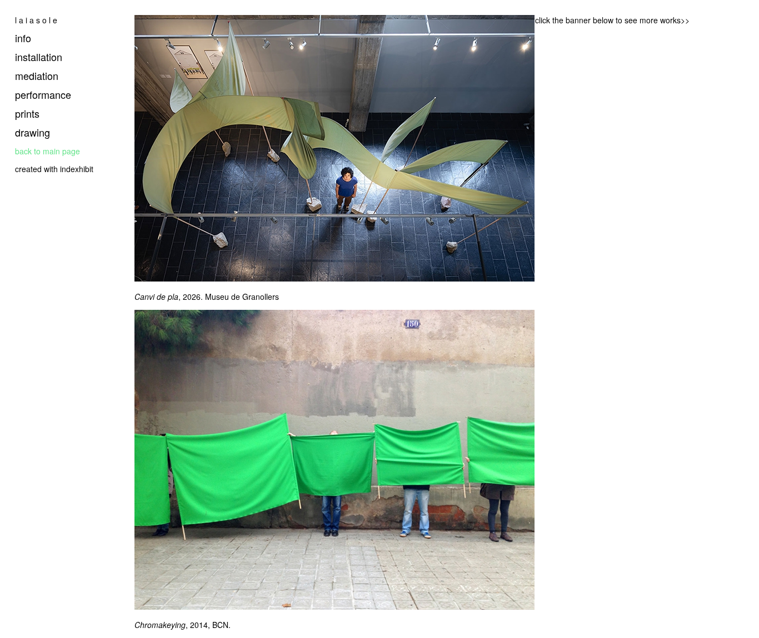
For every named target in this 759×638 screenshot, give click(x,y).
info (23, 38)
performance (43, 94)
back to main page (47, 151)
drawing (32, 132)
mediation (36, 75)
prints (27, 113)
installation (38, 56)
